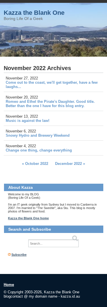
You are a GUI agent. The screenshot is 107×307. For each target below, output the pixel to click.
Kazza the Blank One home (28, 218)
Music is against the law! (27, 120)
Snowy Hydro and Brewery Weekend (38, 135)
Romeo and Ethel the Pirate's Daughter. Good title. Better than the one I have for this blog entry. (50, 103)
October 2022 (36, 163)
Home (9, 285)
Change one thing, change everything (39, 150)
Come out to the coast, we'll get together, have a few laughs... (52, 84)
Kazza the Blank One (34, 12)
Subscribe (19, 254)
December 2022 (68, 163)
